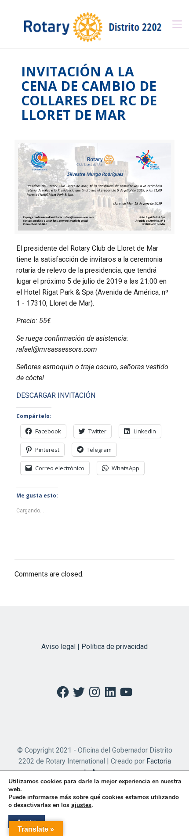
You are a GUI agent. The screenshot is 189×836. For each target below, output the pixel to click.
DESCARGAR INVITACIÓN (55, 395)
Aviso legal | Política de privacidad (94, 646)
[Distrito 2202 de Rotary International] (94, 24)
